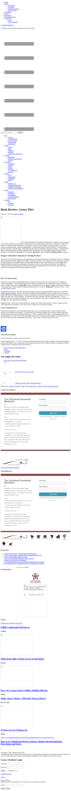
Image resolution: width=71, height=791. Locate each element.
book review (32, 386)
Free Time (17, 386)
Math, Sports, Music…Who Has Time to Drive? (23, 698)
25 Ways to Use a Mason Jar (14, 730)
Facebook (7, 351)
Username (4, 764)
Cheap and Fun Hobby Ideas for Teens (15, 557)
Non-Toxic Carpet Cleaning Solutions (15, 360)
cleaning (39, 386)
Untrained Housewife (7, 25)
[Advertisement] (22, 272)
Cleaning (11, 386)
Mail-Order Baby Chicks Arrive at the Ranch (22, 659)
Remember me (13, 770)
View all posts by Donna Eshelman (15, 348)
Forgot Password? (6, 774)
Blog (5, 349)
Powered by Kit (53, 418)
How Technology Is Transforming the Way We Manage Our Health (24, 563)
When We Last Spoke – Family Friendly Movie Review (20, 553)
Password (3, 767)
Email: (3, 785)
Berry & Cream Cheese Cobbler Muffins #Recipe (24, 690)
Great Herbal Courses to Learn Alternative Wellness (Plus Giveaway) (24, 562)
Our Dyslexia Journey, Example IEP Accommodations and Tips (23, 555)
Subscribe (53, 413)
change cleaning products (8, 293)
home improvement (52, 386)
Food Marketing (19, 459)
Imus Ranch (27, 247)
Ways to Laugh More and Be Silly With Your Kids (19, 558)
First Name (42, 399)
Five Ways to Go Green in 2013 (25, 372)
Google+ (7, 352)
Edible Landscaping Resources (15, 627)
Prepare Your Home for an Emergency (15, 560)
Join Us (3, 777)
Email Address (43, 405)
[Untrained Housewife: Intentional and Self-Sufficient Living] (35, 583)
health (44, 386)
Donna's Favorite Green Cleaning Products (28, 383)
